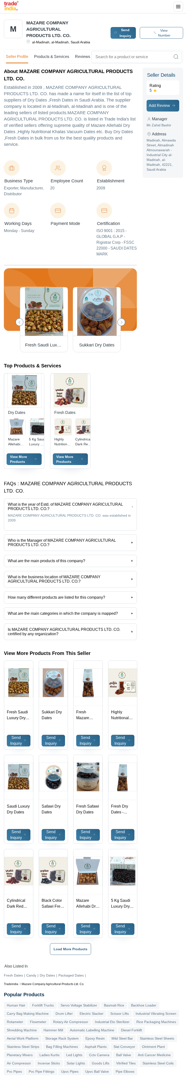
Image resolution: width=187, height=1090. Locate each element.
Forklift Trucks (43, 1005)
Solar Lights (76, 1063)
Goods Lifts (100, 1063)
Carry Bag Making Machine (28, 1013)
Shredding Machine (22, 1030)
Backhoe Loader (143, 1005)
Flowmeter (38, 1022)
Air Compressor (19, 1063)
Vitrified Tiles (126, 1063)
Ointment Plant (153, 1047)
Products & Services (51, 57)
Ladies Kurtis (49, 1055)
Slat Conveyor (124, 1047)
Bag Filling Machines (62, 1047)
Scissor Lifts (119, 1013)
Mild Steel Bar (122, 1038)
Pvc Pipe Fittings (41, 1071)
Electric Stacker (91, 1013)
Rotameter (15, 1022)
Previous (19, 322)
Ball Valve (123, 1055)
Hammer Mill (53, 1030)
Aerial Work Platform (22, 1038)
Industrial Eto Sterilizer (112, 1022)
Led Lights (74, 1055)
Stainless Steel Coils (158, 1063)
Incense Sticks (49, 1063)
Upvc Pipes (69, 1071)
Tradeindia (11, 984)
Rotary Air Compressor (70, 1022)
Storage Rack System (62, 1038)
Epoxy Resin (95, 1038)
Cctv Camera (99, 1055)
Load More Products (70, 949)
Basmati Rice (114, 1005)
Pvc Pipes (14, 1071)
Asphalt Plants (96, 1047)
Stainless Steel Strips (23, 1047)
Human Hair (16, 1005)
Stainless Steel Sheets (157, 1038)
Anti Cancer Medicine (154, 1055)
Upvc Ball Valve (97, 1071)
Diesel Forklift (131, 1030)
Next (121, 322)
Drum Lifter (64, 1013)
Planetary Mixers (20, 1055)
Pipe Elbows (125, 1071)
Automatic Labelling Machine (92, 1030)
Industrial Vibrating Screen (156, 1013)
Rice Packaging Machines (156, 1022)
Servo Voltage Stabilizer (79, 1005)
